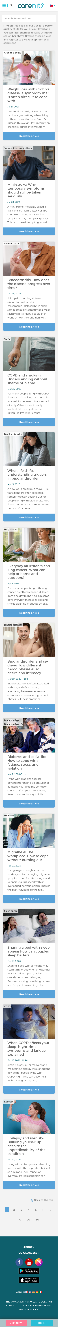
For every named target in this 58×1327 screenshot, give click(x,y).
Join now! (16, 1323)
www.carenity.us (20, 1302)
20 (28, 1219)
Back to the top (43, 1200)
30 (37, 1219)
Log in (41, 1323)
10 (19, 1219)
